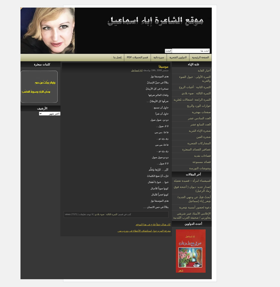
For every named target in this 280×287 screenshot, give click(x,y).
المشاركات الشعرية (199, 143)
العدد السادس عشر (199, 118)
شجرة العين (203, 136)
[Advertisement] (40, 177)
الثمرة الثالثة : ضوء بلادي (196, 93)
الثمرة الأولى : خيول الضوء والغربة (195, 78)
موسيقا (163, 66)
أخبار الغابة (204, 70)
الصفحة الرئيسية (200, 57)
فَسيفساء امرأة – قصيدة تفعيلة (192, 180)
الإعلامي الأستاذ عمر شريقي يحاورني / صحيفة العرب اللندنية (192, 215)
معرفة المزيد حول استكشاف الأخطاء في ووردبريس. (144, 230)
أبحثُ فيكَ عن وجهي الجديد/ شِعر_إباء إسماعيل (194, 199)
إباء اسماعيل (137, 70)
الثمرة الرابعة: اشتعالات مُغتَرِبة (192, 99)
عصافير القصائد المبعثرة (196, 149)
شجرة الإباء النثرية (200, 130)
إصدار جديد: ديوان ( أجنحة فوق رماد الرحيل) (192, 188)
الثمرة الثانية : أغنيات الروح (195, 87)
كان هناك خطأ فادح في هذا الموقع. (153, 224)
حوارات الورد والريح (199, 105)
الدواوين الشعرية (178, 57)
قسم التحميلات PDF (137, 57)
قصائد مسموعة (201, 161)
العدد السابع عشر (200, 124)
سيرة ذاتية (159, 57)
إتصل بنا (117, 57)
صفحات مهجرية (201, 112)
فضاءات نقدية (202, 155)
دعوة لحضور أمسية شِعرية (195, 207)
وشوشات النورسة (200, 168)
